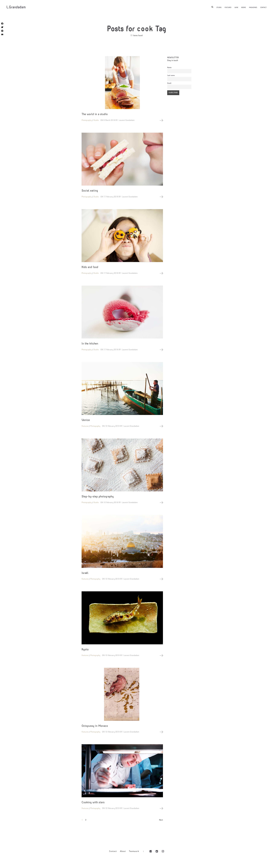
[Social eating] (122, 159)
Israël (85, 573)
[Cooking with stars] (122, 770)
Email (169, 83)
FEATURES (228, 7)
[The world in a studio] (122, 82)
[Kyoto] (122, 617)
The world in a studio (95, 114)
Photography (87, 120)
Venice (86, 420)
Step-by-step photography (98, 496)
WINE (236, 7)
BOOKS (243, 7)
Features (85, 426)
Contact (113, 851)
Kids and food (90, 267)
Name (169, 67)
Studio (96, 120)
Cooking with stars (93, 802)
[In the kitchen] (122, 312)
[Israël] (122, 541)
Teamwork (134, 851)
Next (161, 820)
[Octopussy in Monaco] (122, 694)
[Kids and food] (122, 235)
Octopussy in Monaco (95, 726)
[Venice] (122, 388)
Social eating (90, 190)
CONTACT (263, 7)
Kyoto (85, 649)
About (123, 851)
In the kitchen (90, 343)
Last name (171, 75)
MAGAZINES (253, 7)
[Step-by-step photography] (122, 465)
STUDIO (218, 7)
